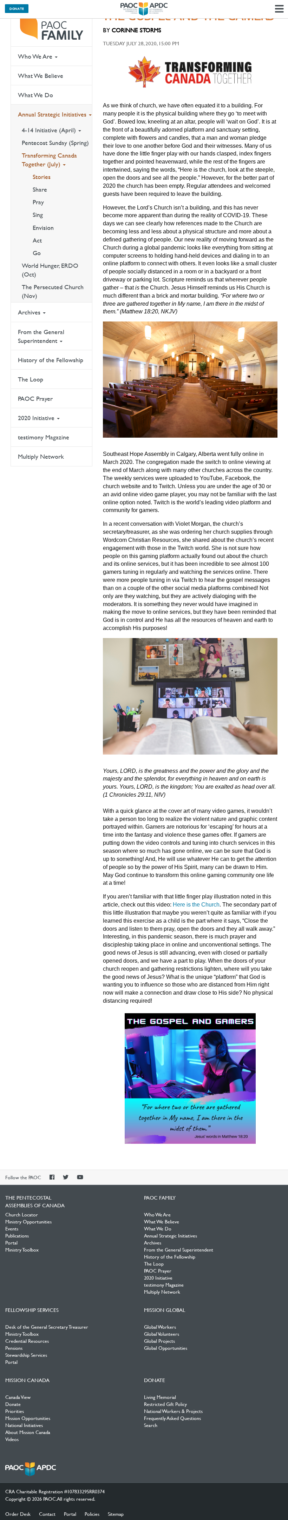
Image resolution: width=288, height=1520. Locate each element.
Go (37, 253)
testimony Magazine (43, 437)
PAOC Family (51, 28)
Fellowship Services (32, 1310)
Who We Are (36, 56)
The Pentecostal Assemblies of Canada (144, 9)
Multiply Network (41, 456)
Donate (16, 8)
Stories (42, 176)
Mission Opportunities (27, 1418)
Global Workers (160, 1326)
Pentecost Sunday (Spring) (55, 142)
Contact (47, 1514)
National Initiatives (24, 1425)
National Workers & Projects (173, 1411)
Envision (43, 227)
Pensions (13, 1348)
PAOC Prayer (35, 398)
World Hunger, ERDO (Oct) (50, 270)
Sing (38, 214)
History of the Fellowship (50, 360)
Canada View (18, 1397)
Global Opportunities (165, 1348)
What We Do (35, 95)
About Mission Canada (27, 1432)
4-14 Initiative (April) (50, 130)
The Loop (30, 379)
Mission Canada (27, 1380)
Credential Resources (27, 1341)
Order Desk (18, 1514)
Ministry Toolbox (22, 1249)
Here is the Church (196, 905)
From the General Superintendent (41, 336)
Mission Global (164, 1310)
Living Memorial (160, 1397)
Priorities (14, 1411)
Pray (38, 202)
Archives (30, 312)
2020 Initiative (37, 418)
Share (40, 189)
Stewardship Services (26, 1355)
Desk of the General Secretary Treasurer (46, 1326)
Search (150, 1425)
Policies (92, 1514)
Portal (11, 1242)
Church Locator (21, 1214)
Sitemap (116, 1514)
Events (11, 1228)
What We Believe (40, 75)
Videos (12, 1439)
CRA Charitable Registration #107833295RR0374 (55, 1491)
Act (37, 240)
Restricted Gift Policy (165, 1404)
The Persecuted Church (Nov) (53, 291)
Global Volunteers (161, 1333)
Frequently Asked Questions (172, 1418)
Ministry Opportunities (28, 1221)
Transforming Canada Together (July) (49, 160)
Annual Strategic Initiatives (53, 114)
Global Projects (159, 1341)
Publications (17, 1235)
